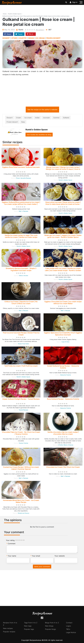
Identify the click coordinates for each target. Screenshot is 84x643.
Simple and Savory (23, 513)
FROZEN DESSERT (53, 38)
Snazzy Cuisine (23, 443)
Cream (18, 118)
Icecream (46, 118)
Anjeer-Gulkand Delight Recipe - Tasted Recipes (21, 399)
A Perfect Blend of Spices (65, 445)
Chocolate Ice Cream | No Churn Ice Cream (63, 467)
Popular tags (29, 629)
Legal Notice (71, 632)
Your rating (10, 540)
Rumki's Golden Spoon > (15, 14)
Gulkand (66, 118)
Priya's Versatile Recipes (23, 178)
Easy (23, 122)
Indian (37, 118)
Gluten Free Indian (23, 344)
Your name (12, 556)
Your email (36, 556)
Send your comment (42, 567)
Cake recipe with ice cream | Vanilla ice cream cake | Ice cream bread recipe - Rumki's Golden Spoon (63, 270)
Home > (5, 14)
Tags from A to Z (30, 623)
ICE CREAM (40, 38)
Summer (56, 118)
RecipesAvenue (12, 2)
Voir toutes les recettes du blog (39, 135)
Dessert (9, 118)
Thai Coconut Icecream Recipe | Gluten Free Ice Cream (21, 334)
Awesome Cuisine (65, 375)
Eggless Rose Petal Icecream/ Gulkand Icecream (21, 167)
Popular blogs (50, 629)
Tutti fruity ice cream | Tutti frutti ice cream (21, 366)
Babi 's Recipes (23, 211)
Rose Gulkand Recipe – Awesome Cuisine (63, 399)
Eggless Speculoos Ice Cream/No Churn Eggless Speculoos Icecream (63, 334)
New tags (27, 626)
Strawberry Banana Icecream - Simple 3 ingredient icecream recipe (21, 269)
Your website (59, 556)
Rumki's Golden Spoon (65, 180)
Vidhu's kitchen (23, 275)
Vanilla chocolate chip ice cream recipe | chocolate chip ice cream (63, 433)
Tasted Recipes (23, 410)
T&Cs (68, 629)
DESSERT (6, 38)
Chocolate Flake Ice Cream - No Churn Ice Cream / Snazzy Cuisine (21, 433)
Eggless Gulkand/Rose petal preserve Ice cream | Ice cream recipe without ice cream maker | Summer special (21, 204)
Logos (68, 626)
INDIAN (31, 38)
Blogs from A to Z (52, 623)
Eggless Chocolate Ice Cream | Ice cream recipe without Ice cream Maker (63, 302)
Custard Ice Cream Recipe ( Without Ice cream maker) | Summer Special (21, 468)
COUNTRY (23, 38)
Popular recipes (9, 632)
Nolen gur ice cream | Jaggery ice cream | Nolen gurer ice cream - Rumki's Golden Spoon (63, 236)
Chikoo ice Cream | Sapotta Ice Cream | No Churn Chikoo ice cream (21, 302)
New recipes (8, 628)
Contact (69, 623)
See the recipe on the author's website (42, 110)
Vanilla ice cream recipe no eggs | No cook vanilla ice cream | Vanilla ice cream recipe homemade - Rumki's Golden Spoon (21, 237)
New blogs (49, 626)
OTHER (14, 38)
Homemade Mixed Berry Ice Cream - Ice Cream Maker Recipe (21, 501)
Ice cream (28, 118)
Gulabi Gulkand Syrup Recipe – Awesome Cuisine (63, 367)
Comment (11, 544)
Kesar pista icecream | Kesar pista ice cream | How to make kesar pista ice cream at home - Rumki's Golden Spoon (63, 204)
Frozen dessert (12, 122)
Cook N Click (65, 342)
